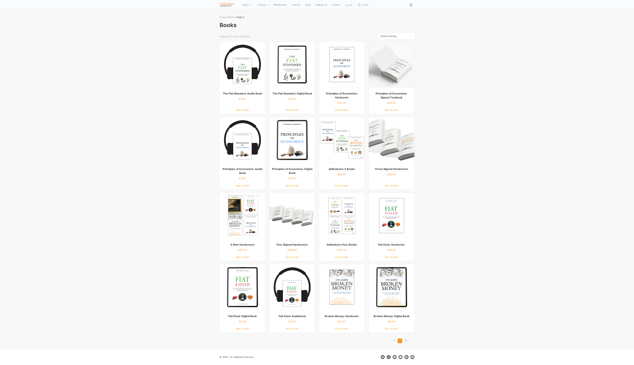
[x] (389, 357)
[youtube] (395, 357)
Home (223, 17)
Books (231, 17)
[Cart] (411, 5)
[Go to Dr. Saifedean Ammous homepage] (227, 4)
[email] (383, 357)
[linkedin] (401, 357)
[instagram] (406, 357)
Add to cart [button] (242, 110)
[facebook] (412, 357)
